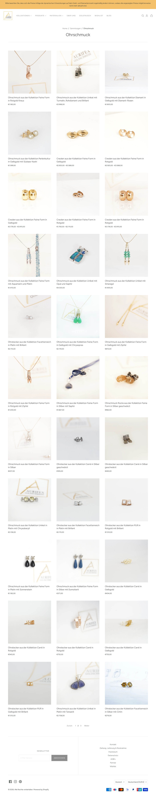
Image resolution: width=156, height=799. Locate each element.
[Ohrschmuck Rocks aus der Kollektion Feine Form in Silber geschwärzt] (126, 377)
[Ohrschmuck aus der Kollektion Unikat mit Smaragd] (126, 255)
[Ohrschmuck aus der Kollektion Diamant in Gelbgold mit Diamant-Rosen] (126, 72)
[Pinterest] (20, 781)
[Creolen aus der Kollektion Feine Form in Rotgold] (126, 133)
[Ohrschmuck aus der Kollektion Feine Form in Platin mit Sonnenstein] (29, 561)
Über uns (71, 16)
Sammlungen (75, 28)
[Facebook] (10, 781)
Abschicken (59, 758)
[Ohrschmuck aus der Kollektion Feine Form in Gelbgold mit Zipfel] (126, 316)
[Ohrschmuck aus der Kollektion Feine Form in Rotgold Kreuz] (29, 72)
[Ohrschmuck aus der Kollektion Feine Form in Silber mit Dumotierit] (78, 561)
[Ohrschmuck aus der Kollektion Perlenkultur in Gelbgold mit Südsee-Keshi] (29, 133)
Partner (113, 763)
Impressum (112, 752)
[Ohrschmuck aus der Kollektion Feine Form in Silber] (29, 438)
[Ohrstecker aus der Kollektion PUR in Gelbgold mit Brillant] (29, 683)
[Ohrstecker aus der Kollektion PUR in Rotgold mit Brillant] (126, 499)
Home (64, 28)
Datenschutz (113, 755)
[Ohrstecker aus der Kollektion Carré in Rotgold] (29, 622)
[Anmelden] (147, 15)
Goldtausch (85, 16)
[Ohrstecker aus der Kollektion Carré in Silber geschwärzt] (78, 438)
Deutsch (118, 782)
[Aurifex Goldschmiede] (8, 15)
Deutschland (136, 782)
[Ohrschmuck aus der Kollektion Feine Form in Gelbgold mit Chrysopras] (78, 316)
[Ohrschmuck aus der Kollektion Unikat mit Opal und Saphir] (78, 255)
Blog (109, 16)
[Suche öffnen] (143, 15)
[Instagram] (15, 781)
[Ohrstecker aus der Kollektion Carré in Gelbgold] (126, 561)
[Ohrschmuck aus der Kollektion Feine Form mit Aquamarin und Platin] (29, 255)
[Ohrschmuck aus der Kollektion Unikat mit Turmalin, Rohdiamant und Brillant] (78, 72)
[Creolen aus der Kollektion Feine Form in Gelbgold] (78, 133)
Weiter (86, 726)
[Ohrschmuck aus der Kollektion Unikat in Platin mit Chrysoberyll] (29, 499)
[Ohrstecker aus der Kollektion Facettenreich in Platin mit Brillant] (29, 316)
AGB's (113, 759)
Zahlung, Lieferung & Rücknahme (113, 748)
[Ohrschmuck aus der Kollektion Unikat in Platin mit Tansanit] (78, 683)
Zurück (69, 726)
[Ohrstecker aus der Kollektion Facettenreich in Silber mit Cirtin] (126, 683)
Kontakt (113, 744)
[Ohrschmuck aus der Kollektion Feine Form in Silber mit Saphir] (78, 377)
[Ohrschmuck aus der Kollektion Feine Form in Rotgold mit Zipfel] (29, 377)
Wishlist (99, 16)
